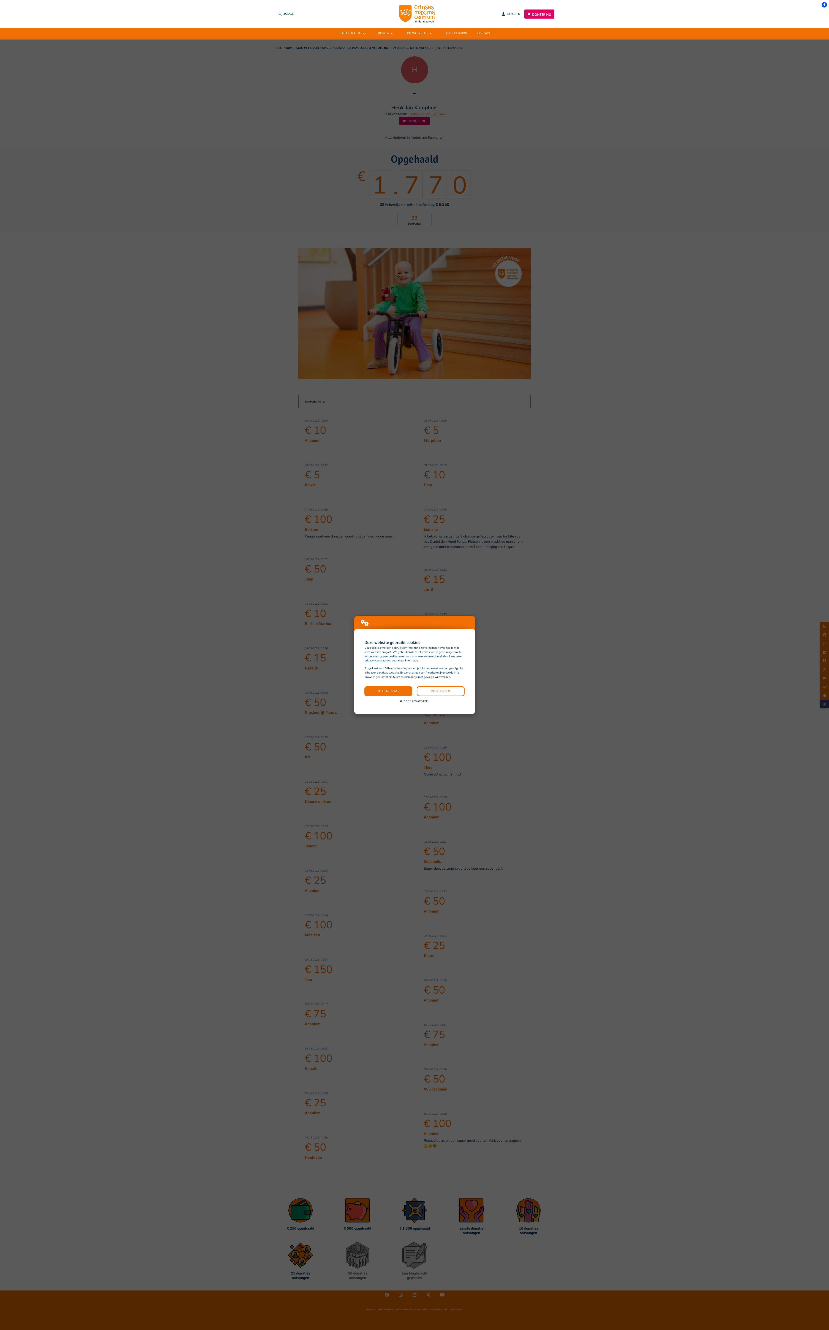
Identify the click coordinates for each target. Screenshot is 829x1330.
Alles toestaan (388, 691)
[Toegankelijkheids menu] (824, 4)
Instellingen (440, 691)
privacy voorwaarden (377, 661)
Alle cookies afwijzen (414, 701)
